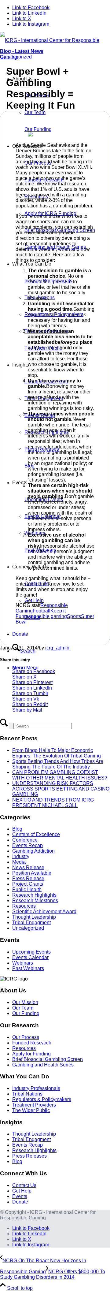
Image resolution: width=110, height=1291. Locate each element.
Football (41, 610)
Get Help (21, 1190)
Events (19, 1196)
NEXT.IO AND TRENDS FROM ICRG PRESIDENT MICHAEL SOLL (53, 802)
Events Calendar (30, 957)
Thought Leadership (34, 917)
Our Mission (25, 1002)
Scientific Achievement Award (44, 911)
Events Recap (27, 845)
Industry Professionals (36, 1088)
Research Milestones (35, 900)
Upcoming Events (31, 951)
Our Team (22, 1007)
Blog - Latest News (21, 51)
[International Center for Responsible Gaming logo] (55, 57)
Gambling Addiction (33, 851)
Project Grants (27, 884)
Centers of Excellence (36, 834)
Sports (74, 616)
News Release (28, 867)
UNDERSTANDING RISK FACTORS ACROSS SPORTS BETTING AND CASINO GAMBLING (60, 789)
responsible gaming (45, 616)
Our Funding (25, 1013)
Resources (24, 906)
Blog (17, 829)
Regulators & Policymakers (41, 1099)
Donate (20, 1201)
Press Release (28, 878)
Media (19, 862)
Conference (25, 840)
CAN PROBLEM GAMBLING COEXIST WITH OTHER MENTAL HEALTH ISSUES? (59, 775)
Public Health (27, 889)
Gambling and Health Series (43, 1064)
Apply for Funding (31, 1053)
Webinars (22, 962)
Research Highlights (34, 895)
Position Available (31, 873)
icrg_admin (57, 647)
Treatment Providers (34, 1104)
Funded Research (31, 1042)
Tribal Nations (27, 1093)
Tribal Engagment (31, 922)
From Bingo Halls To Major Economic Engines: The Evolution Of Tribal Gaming (56, 753)
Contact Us (24, 1185)
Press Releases (29, 1156)
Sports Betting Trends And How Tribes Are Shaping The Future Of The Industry (57, 764)
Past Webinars (28, 968)
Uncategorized (16, 56)
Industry (20, 856)
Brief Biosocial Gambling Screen (47, 1059)
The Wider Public (31, 1110)
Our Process (25, 1037)
